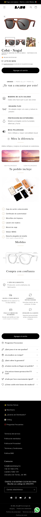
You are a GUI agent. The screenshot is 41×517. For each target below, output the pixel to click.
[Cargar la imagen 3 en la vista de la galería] (31, 42)
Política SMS (9, 453)
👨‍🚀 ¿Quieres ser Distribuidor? (15, 415)
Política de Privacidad (12, 443)
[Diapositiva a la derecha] (38, 42)
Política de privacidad (13, 512)
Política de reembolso (12, 438)
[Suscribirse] (34, 489)
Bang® (18, 506)
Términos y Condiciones (13, 448)
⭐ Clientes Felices (11, 405)
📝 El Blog (8, 420)
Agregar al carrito (20, 336)
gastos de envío (8, 64)
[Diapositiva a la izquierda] (2, 42)
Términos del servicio (12, 434)
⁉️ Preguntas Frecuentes (13, 424)
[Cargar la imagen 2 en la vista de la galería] (20, 42)
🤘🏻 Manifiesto (9, 410)
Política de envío (21, 515)
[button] (4, 7)
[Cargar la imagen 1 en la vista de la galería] (10, 42)
